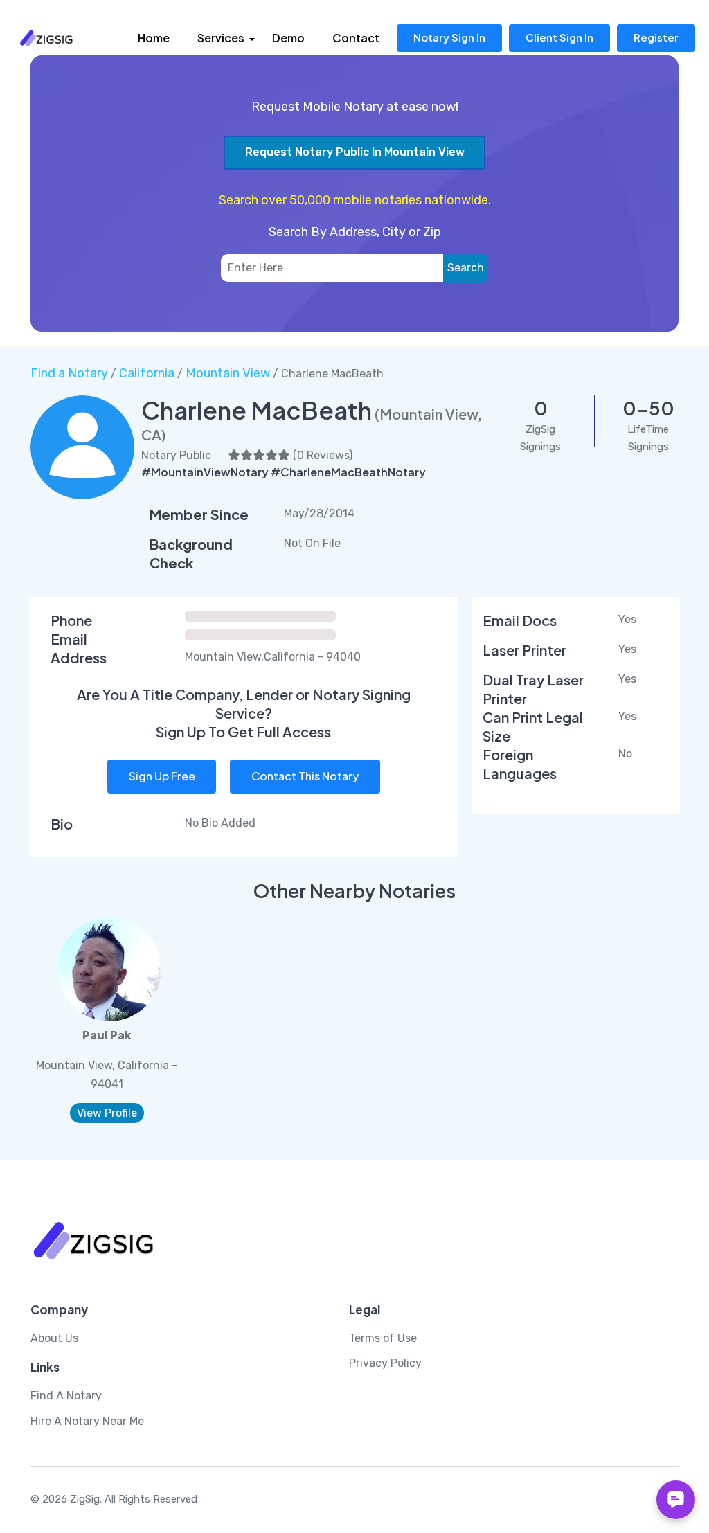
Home (154, 37)
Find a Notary (69, 373)
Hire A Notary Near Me (87, 1421)
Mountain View (228, 373)
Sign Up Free (162, 776)
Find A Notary (66, 1395)
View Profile (107, 1113)
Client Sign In (559, 37)
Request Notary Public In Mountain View (355, 152)
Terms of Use (383, 1338)
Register (656, 37)
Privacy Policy (385, 1363)
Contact (355, 37)
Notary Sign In (449, 37)
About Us (54, 1338)
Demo (288, 37)
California (146, 373)
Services (220, 37)
